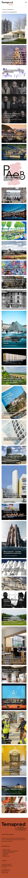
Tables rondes (5, 853)
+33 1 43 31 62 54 (5, 871)
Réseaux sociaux (6, 856)
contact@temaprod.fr (6, 869)
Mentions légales (5, 872)
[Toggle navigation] (25, 2)
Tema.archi (9, 864)
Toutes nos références (7, 9)
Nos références (6, 846)
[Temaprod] (7, 3)
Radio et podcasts (6, 849)
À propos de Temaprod (8, 834)
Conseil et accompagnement (9, 12)
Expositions (5, 854)
